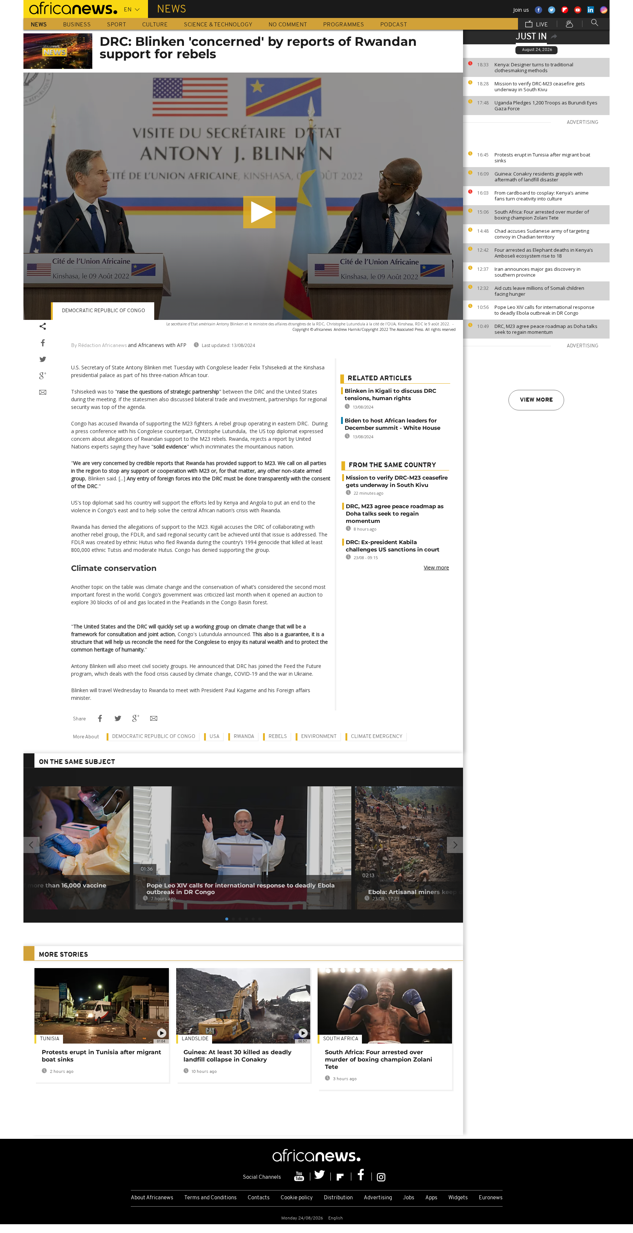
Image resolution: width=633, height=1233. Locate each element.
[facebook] (361, 1177)
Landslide (195, 1039)
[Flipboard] (341, 1177)
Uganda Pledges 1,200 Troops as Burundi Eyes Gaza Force (546, 105)
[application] (243, 196)
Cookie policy (297, 1198)
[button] (259, 212)
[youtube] (300, 1177)
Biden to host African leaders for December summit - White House (392, 424)
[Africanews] (70, 7)
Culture (155, 25)
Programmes (343, 25)
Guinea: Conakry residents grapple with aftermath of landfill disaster (539, 176)
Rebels (278, 736)
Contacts (259, 1198)
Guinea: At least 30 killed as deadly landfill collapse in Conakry (238, 1056)
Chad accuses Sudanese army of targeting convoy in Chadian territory (542, 234)
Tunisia (49, 1039)
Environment (319, 736)
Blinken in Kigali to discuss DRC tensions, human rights (390, 394)
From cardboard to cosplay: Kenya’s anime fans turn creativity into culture (542, 196)
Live (541, 25)
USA (214, 736)
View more (536, 400)
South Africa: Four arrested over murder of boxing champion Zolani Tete (542, 215)
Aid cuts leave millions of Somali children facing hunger (539, 291)
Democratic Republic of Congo (153, 736)
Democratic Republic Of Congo (103, 311)
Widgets (458, 1198)
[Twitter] (320, 1177)
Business (77, 25)
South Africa (340, 1039)
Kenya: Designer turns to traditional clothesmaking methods (534, 67)
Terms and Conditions (210, 1198)
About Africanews (152, 1198)
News (39, 25)
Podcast (393, 25)
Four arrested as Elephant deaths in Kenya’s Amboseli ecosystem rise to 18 (544, 253)
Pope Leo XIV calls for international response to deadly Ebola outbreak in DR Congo (545, 310)
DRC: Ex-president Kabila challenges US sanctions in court (393, 546)
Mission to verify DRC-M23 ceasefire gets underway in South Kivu (540, 86)
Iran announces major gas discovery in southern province (538, 272)
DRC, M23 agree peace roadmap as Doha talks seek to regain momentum (546, 329)
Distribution (338, 1198)
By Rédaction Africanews (99, 345)
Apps (431, 1198)
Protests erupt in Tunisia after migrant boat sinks (542, 157)
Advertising (378, 1198)
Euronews (491, 1198)
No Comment (288, 25)
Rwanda (244, 736)
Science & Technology (218, 25)
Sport (116, 25)
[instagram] (381, 1177)
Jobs (408, 1198)
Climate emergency (377, 736)
